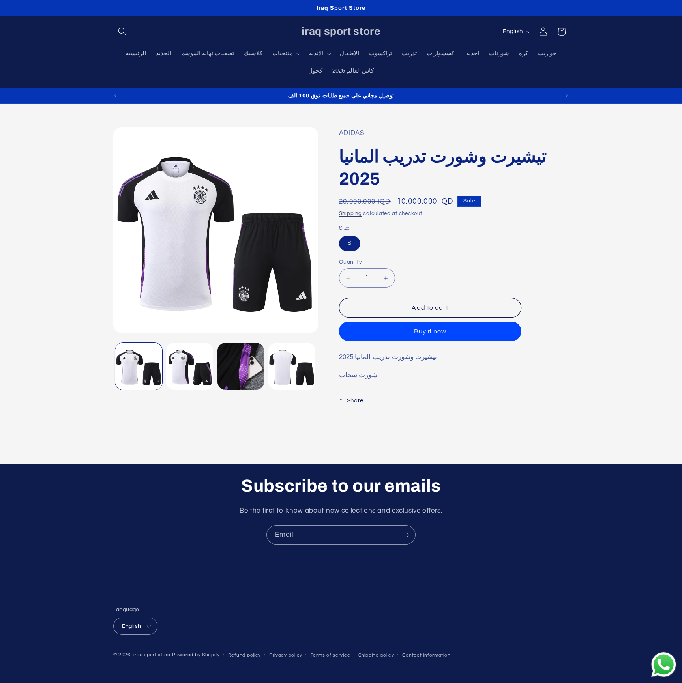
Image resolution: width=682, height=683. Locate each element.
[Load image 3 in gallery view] (240, 366)
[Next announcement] (566, 95)
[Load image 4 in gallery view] (291, 366)
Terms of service (330, 655)
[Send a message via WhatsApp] (663, 664)
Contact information (426, 655)
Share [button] (355, 401)
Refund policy (244, 655)
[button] (122, 31)
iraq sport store (151, 655)
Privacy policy (285, 655)
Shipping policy (376, 655)
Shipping (350, 213)
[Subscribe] (406, 535)
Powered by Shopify (196, 655)
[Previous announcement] (115, 95)
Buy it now (430, 331)
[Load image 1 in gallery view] (138, 366)
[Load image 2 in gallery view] (189, 366)
